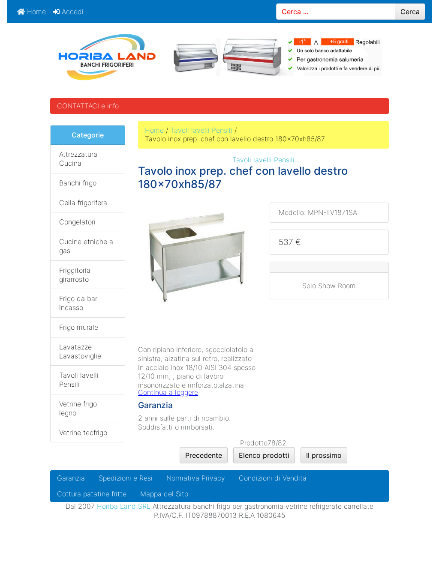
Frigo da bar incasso (78, 303)
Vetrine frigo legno (78, 408)
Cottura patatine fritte (91, 493)
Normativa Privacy (195, 478)
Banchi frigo (77, 183)
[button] (413, 560)
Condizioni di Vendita (273, 478)
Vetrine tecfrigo (83, 432)
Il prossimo (324, 455)
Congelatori (77, 222)
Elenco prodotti (264, 455)
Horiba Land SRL (123, 506)
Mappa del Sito (164, 493)
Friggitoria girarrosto (74, 275)
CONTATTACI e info (88, 105)
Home (35, 11)
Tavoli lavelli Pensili (201, 130)
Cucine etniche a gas (86, 246)
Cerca (410, 11)
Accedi (72, 11)
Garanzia (71, 478)
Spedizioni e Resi (126, 478)
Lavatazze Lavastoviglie (80, 351)
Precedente (203, 455)
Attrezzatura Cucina (78, 158)
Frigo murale (78, 327)
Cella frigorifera (83, 202)
